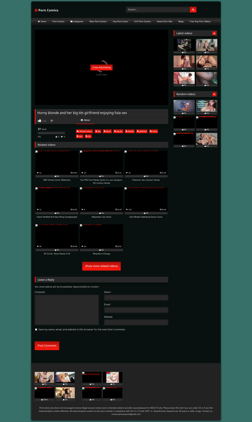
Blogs (181, 21)
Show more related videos (101, 266)
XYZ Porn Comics (142, 21)
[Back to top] (243, 413)
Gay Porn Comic (120, 21)
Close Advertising (101, 67)
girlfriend (143, 131)
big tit (108, 131)
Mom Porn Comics (98, 21)
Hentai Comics (86, 131)
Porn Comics (47, 10)
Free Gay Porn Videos (200, 21)
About (86, 120)
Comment (40, 292)
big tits (119, 131)
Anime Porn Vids (164, 21)
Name (108, 292)
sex (80, 136)
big (99, 131)
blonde (131, 131)
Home (43, 21)
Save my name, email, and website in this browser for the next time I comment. (82, 329)
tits (89, 136)
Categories (78, 21)
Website (108, 317)
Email (108, 304)
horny (154, 131)
